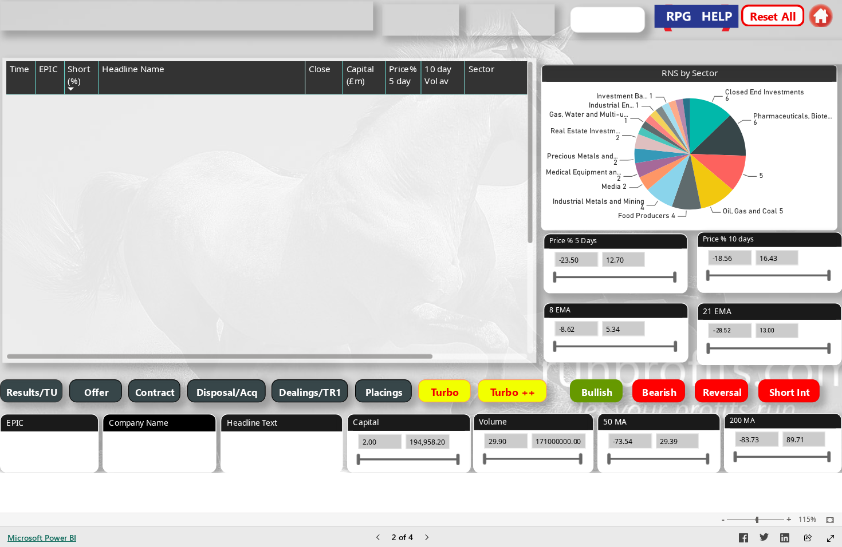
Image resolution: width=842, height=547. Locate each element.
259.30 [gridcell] (370, 285)
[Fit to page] (827, 520)
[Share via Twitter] (764, 539)
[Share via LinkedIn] (784, 539)
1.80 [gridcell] (411, 345)
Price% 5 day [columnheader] (402, 74)
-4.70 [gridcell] (410, 262)
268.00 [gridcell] (328, 211)
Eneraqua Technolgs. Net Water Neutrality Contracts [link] (189, 211)
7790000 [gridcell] (447, 165)
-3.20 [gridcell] (410, 165)
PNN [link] (46, 188)
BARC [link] (48, 298)
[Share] (807, 539)
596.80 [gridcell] (328, 165)
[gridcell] (21, 110)
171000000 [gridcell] (443, 345)
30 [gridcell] (457, 285)
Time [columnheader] (19, 69)
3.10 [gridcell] (411, 188)
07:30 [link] (18, 165)
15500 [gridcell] (451, 225)
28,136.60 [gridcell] (365, 298)
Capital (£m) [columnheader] (360, 74)
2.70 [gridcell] (411, 225)
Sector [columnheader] (482, 69)
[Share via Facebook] (743, 539)
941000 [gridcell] (449, 101)
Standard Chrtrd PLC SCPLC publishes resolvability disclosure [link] (186, 170)
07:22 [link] (18, 298)
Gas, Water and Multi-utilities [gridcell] (505, 193)
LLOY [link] (47, 345)
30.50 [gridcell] (330, 262)
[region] (421, 236)
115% (807, 519)
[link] (820, 15)
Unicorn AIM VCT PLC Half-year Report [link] (165, 285)
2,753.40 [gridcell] (367, 188)
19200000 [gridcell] (445, 322)
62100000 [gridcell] (445, 298)
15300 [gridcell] (451, 248)
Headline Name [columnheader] (133, 69)
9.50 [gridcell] (332, 225)
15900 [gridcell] (451, 262)
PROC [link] (48, 248)
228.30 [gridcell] (328, 322)
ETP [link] (45, 211)
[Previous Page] (378, 538)
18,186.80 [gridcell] (365, 165)
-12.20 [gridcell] (407, 248)
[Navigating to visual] (52, 457)
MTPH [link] (48, 101)
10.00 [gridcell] (330, 101)
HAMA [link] (49, 225)
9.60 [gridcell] (374, 101)
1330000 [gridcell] (447, 188)
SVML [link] (48, 262)
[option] (710, 126)
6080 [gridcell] (453, 211)
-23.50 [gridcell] (407, 101)
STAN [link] (47, 165)
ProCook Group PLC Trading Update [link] (161, 248)
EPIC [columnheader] (48, 69)
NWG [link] (47, 322)
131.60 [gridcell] (370, 262)
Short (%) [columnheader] (79, 74)
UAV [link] (46, 285)
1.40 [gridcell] (411, 322)
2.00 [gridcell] (374, 225)
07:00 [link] (18, 101)
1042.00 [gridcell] (326, 188)
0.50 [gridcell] (411, 298)
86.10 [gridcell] (372, 248)
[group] (186, 16)
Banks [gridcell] (479, 298)
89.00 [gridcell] (372, 211)
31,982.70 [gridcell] (365, 345)
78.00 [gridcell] (330, 248)
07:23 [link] (18, 322)
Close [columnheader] (319, 69)
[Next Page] (426, 538)
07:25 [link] (18, 345)
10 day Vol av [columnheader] (437, 74)
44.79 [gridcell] (330, 345)
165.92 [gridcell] (328, 298)
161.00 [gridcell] (328, 285)
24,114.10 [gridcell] (365, 322)
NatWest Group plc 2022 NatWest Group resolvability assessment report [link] (190, 327)
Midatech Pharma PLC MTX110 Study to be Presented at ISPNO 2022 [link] (195, 106)
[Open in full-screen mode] (830, 538)
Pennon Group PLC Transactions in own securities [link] (184, 188)
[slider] (708, 276)
